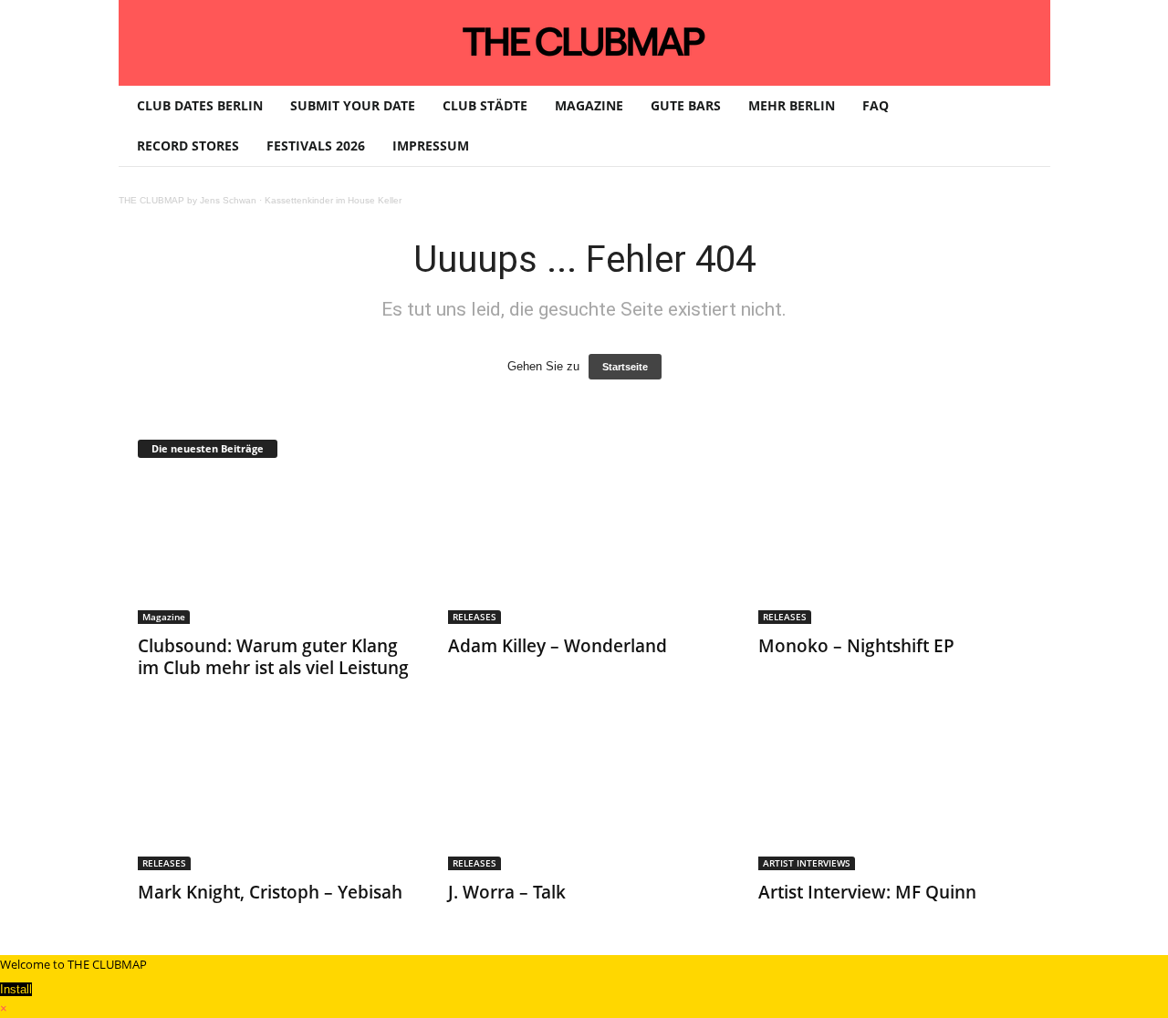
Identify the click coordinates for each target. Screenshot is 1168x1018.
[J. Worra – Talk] (585, 797)
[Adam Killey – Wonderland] (585, 551)
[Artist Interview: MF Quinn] (895, 797)
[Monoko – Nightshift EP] (895, 551)
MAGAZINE (589, 105)
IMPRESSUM (430, 145)
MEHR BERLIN (791, 105)
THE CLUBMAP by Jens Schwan (187, 200)
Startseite (625, 366)
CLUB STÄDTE (485, 105)
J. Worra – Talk (507, 892)
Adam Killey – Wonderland (557, 646)
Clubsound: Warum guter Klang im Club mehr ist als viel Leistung (273, 657)
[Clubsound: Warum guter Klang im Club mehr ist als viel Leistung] (275, 551)
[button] (1023, 126)
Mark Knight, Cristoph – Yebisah (270, 892)
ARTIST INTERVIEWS (806, 863)
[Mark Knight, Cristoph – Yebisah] (275, 797)
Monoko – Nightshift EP (856, 646)
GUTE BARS (686, 105)
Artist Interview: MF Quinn (867, 892)
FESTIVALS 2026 (315, 145)
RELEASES (474, 616)
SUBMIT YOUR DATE (352, 105)
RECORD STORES (188, 145)
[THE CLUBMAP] (584, 41)
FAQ (875, 105)
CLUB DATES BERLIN (200, 105)
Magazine (163, 616)
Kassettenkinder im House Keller (333, 200)
